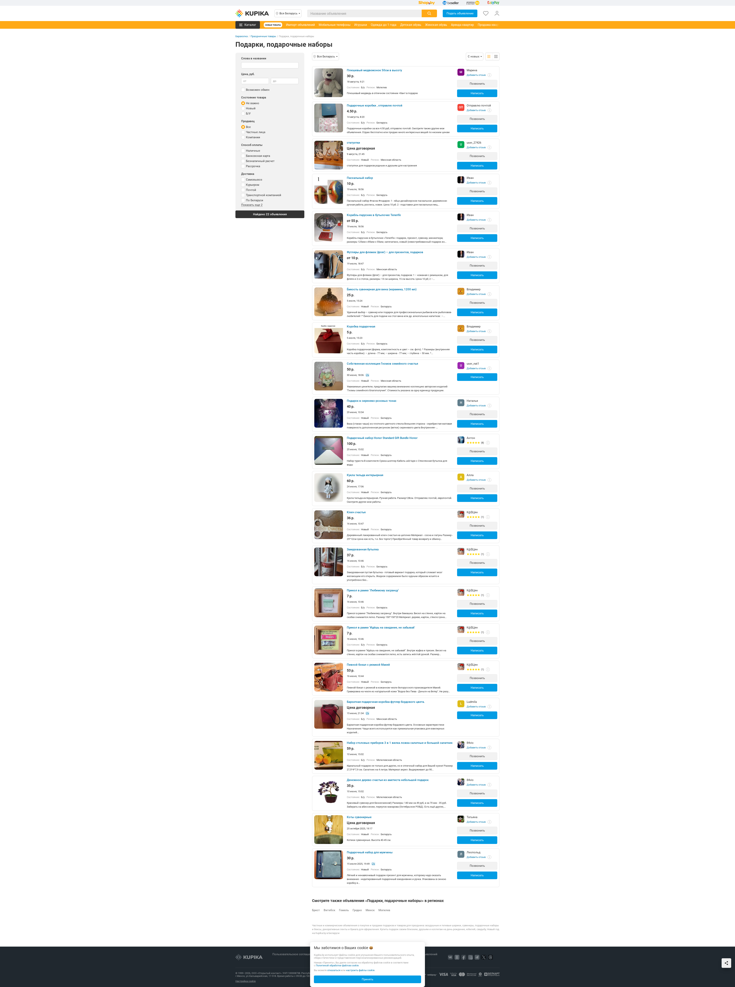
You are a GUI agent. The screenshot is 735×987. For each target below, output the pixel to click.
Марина (472, 70)
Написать (477, 93)
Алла (470, 475)
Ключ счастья (356, 512)
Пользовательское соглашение (294, 954)
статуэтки (353, 142)
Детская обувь (410, 25)
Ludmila (472, 702)
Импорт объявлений (300, 25)
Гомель (344, 910)
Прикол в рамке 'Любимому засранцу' (373, 590)
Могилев (384, 910)
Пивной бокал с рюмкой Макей (368, 664)
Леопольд (473, 852)
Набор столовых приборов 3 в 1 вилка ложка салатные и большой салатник (399, 743)
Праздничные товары (263, 36)
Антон (471, 438)
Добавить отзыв (476, 75)
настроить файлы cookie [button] (360, 970)
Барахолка (241, 36)
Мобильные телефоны (334, 25)
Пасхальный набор (360, 178)
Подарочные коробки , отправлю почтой (374, 105)
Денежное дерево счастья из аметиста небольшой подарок (388, 780)
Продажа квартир (490, 25)
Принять (367, 979)
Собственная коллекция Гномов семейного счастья (382, 363)
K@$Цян (472, 512)
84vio (470, 743)
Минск (370, 910)
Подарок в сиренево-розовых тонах (371, 401)
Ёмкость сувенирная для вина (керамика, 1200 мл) (381, 289)
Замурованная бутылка (363, 549)
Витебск (329, 910)
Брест (316, 910)
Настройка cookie (245, 981)
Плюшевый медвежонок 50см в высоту (374, 70)
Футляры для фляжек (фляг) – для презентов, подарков (385, 252)
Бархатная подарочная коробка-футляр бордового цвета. (386, 702)
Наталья (472, 401)
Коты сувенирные (359, 817)
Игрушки (360, 25)
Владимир (473, 289)
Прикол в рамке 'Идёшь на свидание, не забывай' (381, 627)
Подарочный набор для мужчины (370, 852)
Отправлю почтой (479, 105)
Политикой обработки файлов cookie (337, 965)
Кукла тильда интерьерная (365, 475)
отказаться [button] (333, 970)
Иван (470, 178)
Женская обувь (436, 25)
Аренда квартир (462, 25)
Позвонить (477, 83)
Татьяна (472, 817)
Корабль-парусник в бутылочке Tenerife (374, 215)
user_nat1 (473, 363)
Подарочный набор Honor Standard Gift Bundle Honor (382, 438)
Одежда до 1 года (383, 25)
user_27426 (474, 142)
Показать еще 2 (251, 205)
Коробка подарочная (361, 326)
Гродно (357, 910)
